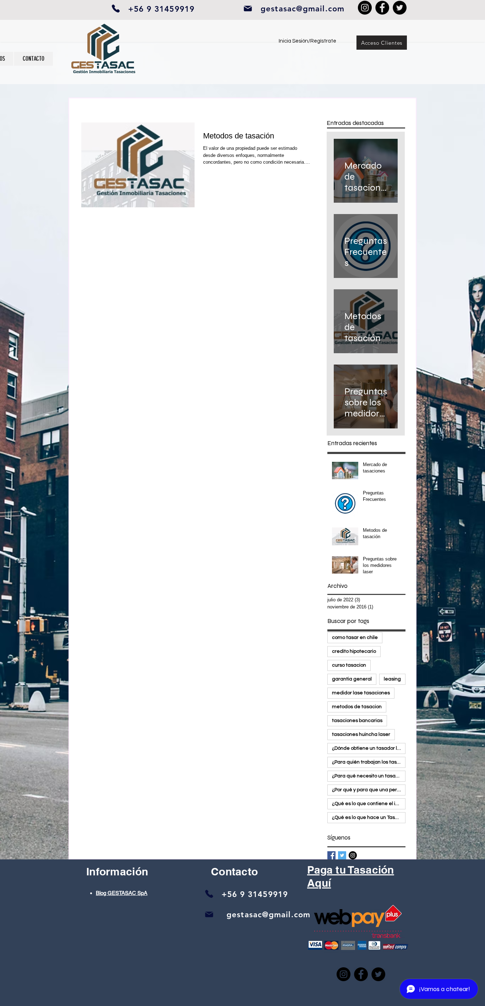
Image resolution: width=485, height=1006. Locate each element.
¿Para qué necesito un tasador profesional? (368, 775)
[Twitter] (400, 8)
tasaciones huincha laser (361, 734)
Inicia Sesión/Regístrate (307, 41)
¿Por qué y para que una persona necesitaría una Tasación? (368, 789)
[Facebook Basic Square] (331, 855)
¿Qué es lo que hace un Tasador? (368, 817)
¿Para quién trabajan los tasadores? (368, 762)
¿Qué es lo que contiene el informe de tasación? (368, 803)
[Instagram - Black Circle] (353, 855)
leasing (392, 679)
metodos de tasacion (357, 706)
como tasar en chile (355, 637)
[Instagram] (365, 8)
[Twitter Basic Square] (342, 855)
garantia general (352, 679)
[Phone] (115, 8)
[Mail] (209, 914)
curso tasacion (349, 665)
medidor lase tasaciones (361, 692)
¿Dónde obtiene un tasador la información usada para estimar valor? (368, 748)
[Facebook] (382, 8)
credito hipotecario (354, 651)
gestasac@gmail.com (302, 8)
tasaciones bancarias (357, 720)
